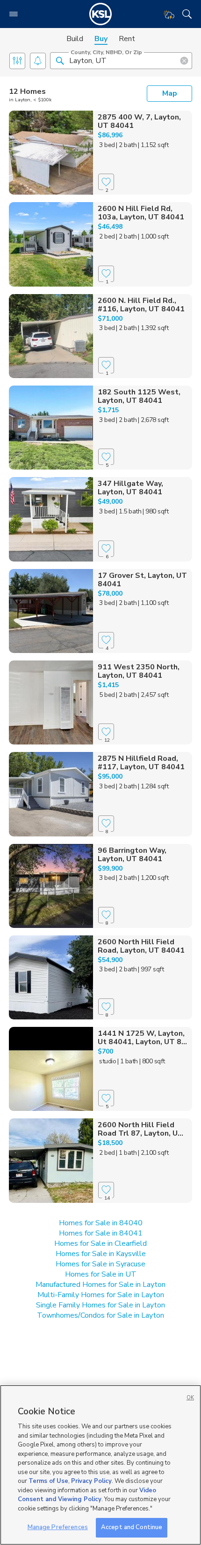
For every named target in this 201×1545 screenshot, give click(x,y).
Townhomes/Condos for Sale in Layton (100, 1315)
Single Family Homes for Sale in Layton (100, 1305)
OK (190, 1397)
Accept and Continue (131, 1527)
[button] (60, 60)
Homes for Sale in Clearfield (100, 1243)
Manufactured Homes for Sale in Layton (100, 1284)
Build (74, 39)
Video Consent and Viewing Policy (87, 1495)
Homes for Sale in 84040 (101, 1223)
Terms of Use (48, 1481)
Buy (101, 39)
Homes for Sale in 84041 (101, 1233)
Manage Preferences (58, 1527)
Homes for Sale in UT (100, 1274)
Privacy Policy (91, 1481)
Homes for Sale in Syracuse (100, 1264)
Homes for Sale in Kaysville (101, 1254)
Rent (127, 39)
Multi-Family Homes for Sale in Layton (100, 1295)
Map (169, 93)
